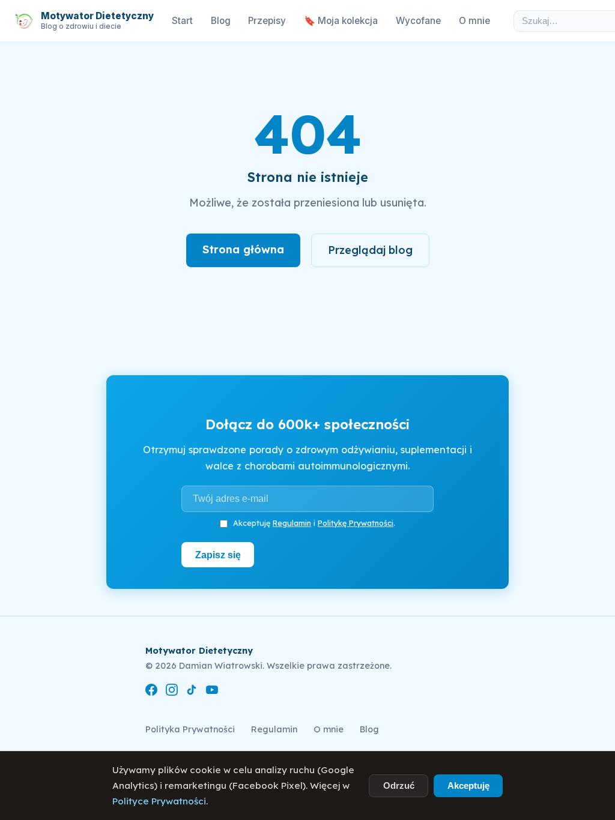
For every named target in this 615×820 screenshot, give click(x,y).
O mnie (474, 20)
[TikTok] (192, 692)
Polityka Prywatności (190, 729)
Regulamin (292, 523)
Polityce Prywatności (159, 801)
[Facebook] (151, 692)
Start (182, 20)
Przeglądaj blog (370, 250)
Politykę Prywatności (355, 523)
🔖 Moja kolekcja (341, 20)
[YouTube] (212, 692)
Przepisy (267, 20)
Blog (221, 20)
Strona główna (243, 249)
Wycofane (418, 20)
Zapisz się (218, 554)
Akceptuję (468, 785)
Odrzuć (398, 785)
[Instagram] (172, 692)
